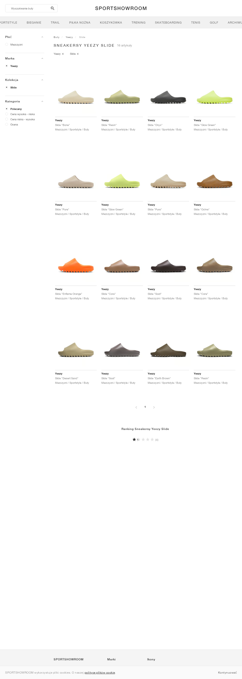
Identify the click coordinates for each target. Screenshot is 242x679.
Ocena (14, 124)
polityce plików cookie (100, 672)
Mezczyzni (16, 44)
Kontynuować (227, 672)
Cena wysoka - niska (22, 114)
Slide (13, 87)
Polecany (16, 109)
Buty (57, 37)
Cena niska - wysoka (22, 119)
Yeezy (14, 66)
